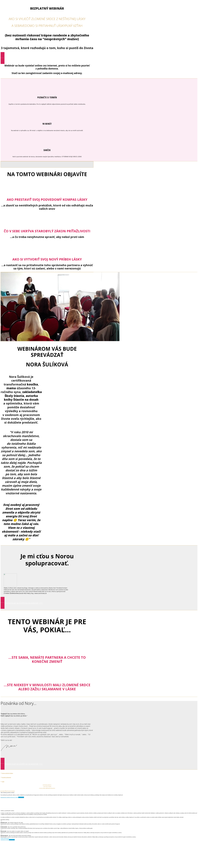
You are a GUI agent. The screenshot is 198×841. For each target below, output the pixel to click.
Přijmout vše (21, 797)
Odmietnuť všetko (14, 797)
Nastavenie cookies (5, 797)
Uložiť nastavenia (5, 838)
